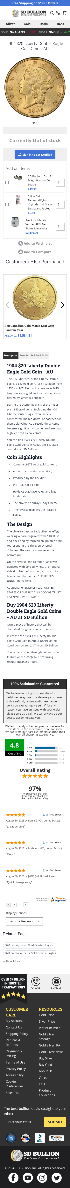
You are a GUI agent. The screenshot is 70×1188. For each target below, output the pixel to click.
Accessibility (15, 1075)
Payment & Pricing (14, 1054)
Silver (10, 24)
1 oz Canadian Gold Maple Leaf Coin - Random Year (30, 328)
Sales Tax (12, 1092)
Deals (44, 24)
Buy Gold (45, 1064)
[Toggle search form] (52, 13)
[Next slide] (62, 305)
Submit (55, 1121)
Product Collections (47, 1093)
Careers (44, 1077)
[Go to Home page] (29, 13)
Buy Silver (46, 1058)
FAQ (42, 1084)
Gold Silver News (51, 1052)
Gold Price (46, 1015)
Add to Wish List (38, 243)
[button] (35, 87)
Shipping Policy (17, 1033)
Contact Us (14, 1027)
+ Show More (11, 961)
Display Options (16, 913)
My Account (14, 1020)
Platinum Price (49, 1028)
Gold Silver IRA (49, 1045)
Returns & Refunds (13, 1042)
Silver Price (47, 1021)
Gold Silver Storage (47, 1037)
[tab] (33, 123)
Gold (27, 24)
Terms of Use (15, 1062)
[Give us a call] (58, 13)
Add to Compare (38, 252)
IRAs (60, 24)
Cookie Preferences (15, 1084)
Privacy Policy (16, 1068)
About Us (45, 1071)
